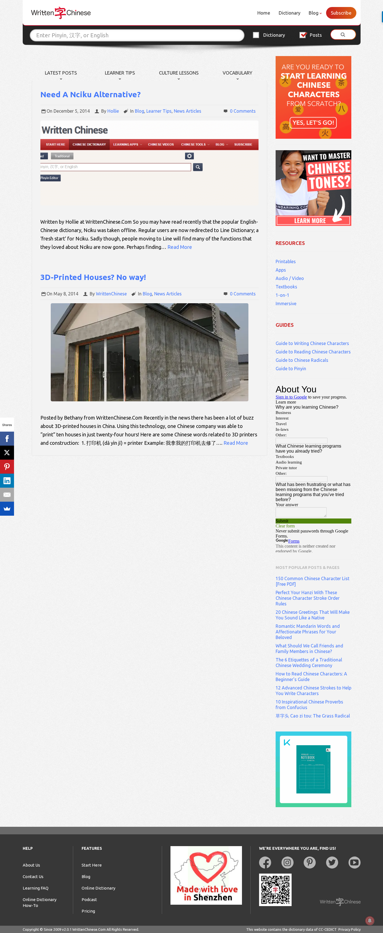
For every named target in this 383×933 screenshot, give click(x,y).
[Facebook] (7, 439)
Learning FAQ (36, 888)
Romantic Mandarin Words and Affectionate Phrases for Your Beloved (308, 632)
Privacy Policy (349, 929)
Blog (314, 12)
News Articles (187, 111)
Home (263, 12)
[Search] (343, 34)
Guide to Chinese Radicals (302, 360)
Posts (316, 35)
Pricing (88, 911)
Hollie (113, 111)
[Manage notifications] (369, 920)
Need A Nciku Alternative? (90, 94)
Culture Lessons (179, 72)
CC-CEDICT (328, 929)
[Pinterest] (7, 467)
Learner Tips (120, 72)
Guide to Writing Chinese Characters (312, 343)
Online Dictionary (98, 888)
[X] (7, 453)
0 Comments (243, 111)
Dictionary (289, 12)
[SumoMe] (7, 509)
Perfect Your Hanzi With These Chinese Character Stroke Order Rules (308, 598)
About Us (31, 865)
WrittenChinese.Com (89, 929)
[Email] (7, 495)
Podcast (89, 899)
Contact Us (33, 876)
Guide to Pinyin (291, 368)
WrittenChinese (111, 293)
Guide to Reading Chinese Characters (313, 351)
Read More (179, 247)
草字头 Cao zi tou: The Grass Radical (313, 715)
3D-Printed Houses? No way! (93, 277)
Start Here (92, 865)
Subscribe (341, 12)
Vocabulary (237, 72)
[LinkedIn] (7, 481)
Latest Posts (61, 72)
